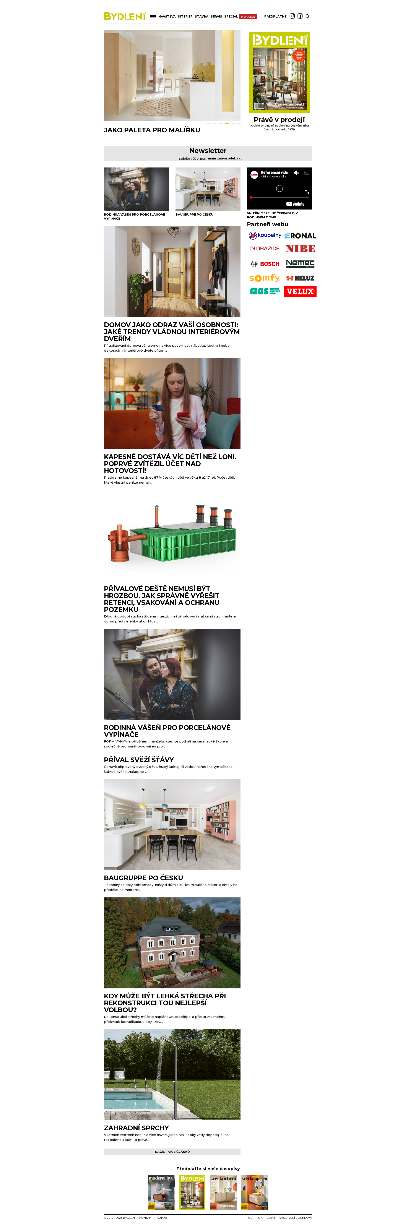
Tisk (260, 1217)
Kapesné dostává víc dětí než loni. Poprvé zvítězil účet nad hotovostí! (170, 464)
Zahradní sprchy (136, 1128)
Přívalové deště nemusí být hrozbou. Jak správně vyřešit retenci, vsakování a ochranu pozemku (161, 599)
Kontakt (146, 1217)
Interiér (185, 16)
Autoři (162, 1217)
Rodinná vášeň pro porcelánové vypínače (167, 731)
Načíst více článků (172, 1152)
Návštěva (167, 16)
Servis (216, 16)
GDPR (270, 1217)
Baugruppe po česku (194, 214)
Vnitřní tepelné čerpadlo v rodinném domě (272, 215)
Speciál (231, 16)
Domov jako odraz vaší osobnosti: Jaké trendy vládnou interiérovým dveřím (172, 332)
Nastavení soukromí (295, 1217)
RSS (250, 1217)
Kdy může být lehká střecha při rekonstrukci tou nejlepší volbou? (165, 1003)
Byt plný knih (129, 130)
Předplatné (275, 16)
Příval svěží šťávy (139, 760)
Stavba (201, 16)
